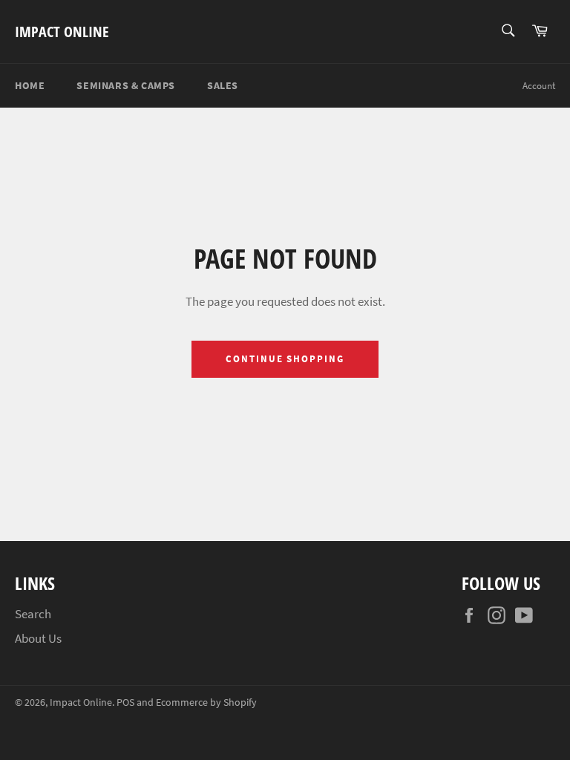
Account (538, 85)
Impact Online (62, 32)
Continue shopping (285, 359)
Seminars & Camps (125, 85)
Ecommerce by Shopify (206, 702)
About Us (38, 638)
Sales (222, 85)
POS (125, 702)
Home (30, 85)
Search (33, 614)
